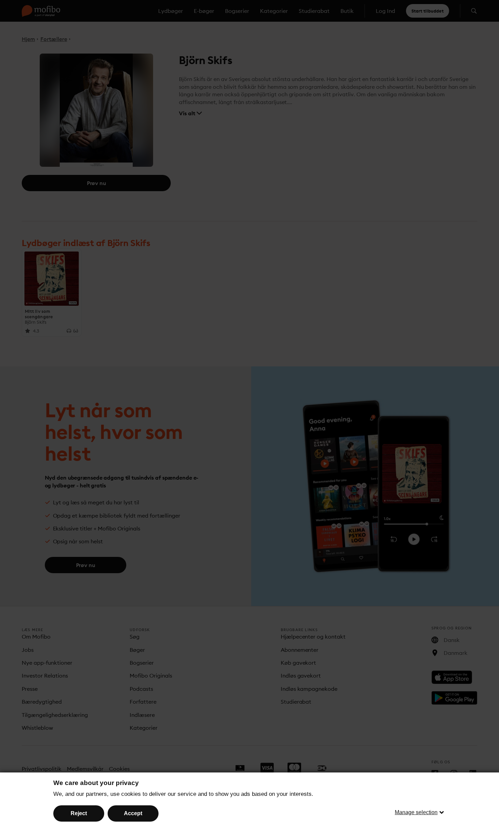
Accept (133, 813)
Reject (79, 813)
